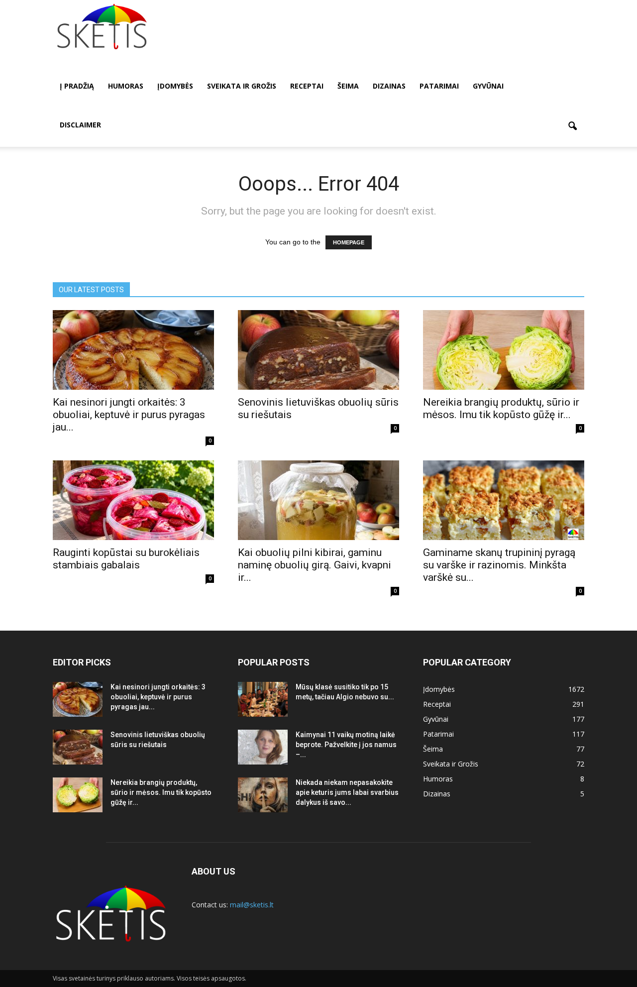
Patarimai (439, 86)
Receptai (306, 86)
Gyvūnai (488, 86)
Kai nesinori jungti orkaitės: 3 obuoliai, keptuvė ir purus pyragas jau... (129, 414)
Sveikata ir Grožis (241, 86)
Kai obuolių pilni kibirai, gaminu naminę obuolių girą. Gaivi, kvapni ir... (314, 565)
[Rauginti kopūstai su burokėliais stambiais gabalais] (133, 500)
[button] (572, 126)
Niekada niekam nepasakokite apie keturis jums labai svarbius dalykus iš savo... (347, 792)
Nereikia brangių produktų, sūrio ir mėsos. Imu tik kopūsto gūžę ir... (501, 408)
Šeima (348, 86)
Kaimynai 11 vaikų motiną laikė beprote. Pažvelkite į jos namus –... (346, 745)
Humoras (125, 86)
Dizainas (389, 86)
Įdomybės (175, 86)
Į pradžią (77, 86)
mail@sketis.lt (252, 904)
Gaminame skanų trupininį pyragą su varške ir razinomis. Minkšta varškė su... (499, 565)
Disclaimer (80, 124)
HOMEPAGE (348, 242)
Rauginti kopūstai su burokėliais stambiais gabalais (126, 559)
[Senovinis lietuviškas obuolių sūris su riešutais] (318, 350)
